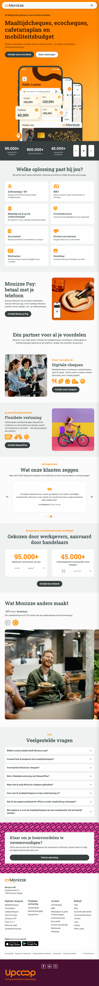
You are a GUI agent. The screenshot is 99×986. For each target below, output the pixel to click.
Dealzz (77, 925)
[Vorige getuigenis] (7, 497)
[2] (48, 516)
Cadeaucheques (11, 912)
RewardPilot (33, 914)
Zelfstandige (56, 905)
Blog (76, 908)
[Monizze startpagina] (15, 880)
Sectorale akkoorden (82, 912)
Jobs (76, 922)
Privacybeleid (9, 953)
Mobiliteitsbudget (35, 911)
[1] (45, 516)
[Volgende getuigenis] (91, 497)
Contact (77, 918)
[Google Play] (30, 944)
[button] (19, 54)
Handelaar (55, 931)
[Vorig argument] (8, 623)
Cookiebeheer (57, 953)
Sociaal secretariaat (59, 925)
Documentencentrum (82, 915)
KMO (53, 908)
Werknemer (56, 928)
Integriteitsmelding (69, 953)
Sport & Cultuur (11, 915)
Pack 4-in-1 (10, 922)
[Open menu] (91, 5)
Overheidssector (58, 918)
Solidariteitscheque (13, 929)
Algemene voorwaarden (23, 953)
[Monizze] (14, 5)
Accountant (55, 921)
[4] (54, 516)
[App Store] (13, 944)
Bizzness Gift (10, 918)
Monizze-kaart (11, 925)
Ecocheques (10, 908)
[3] (51, 516)
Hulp (76, 905)
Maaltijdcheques (12, 905)
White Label (79, 929)
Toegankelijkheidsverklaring (41, 953)
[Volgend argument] (15, 623)
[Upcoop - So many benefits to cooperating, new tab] (49, 975)
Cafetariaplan (33, 908)
